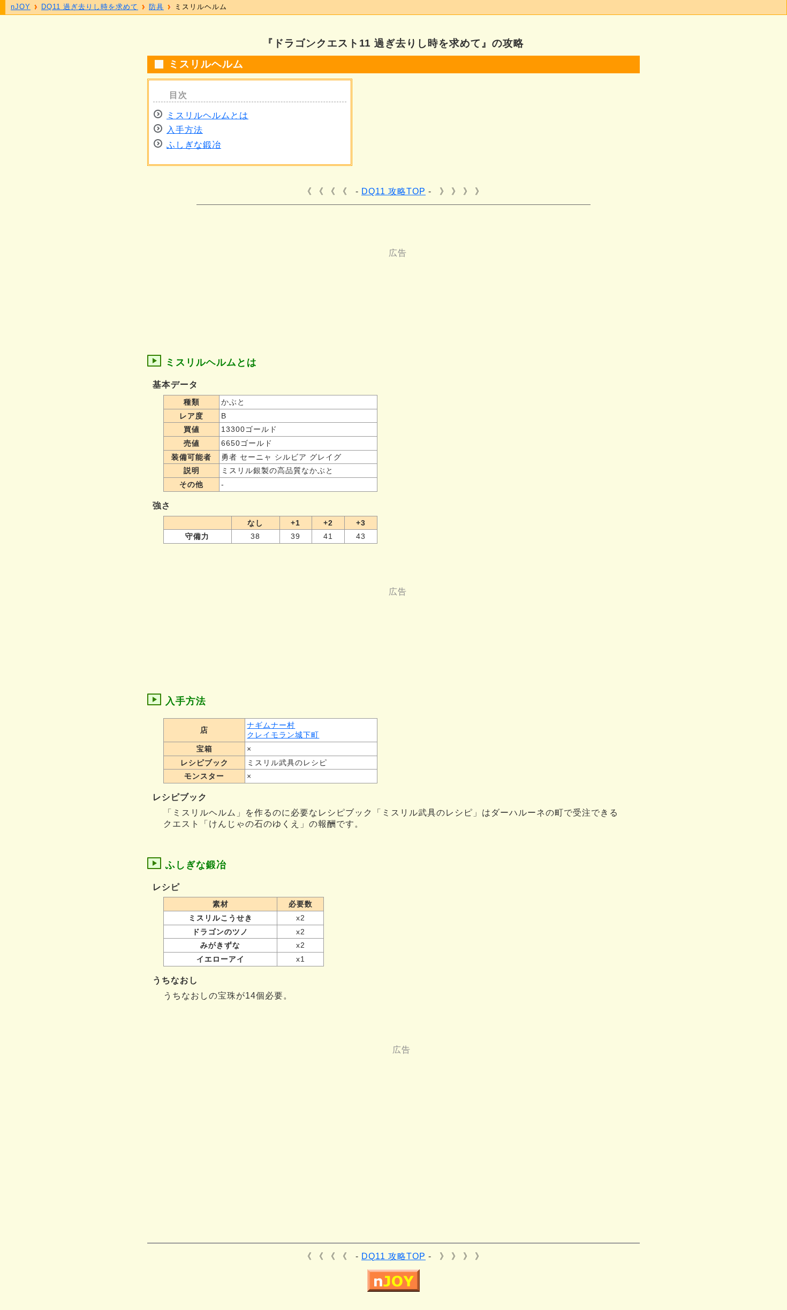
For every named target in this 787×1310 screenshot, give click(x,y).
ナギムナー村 (271, 725)
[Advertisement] (351, 283)
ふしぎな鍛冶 (194, 144)
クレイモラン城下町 (283, 734)
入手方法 (185, 129)
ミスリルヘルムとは (207, 115)
